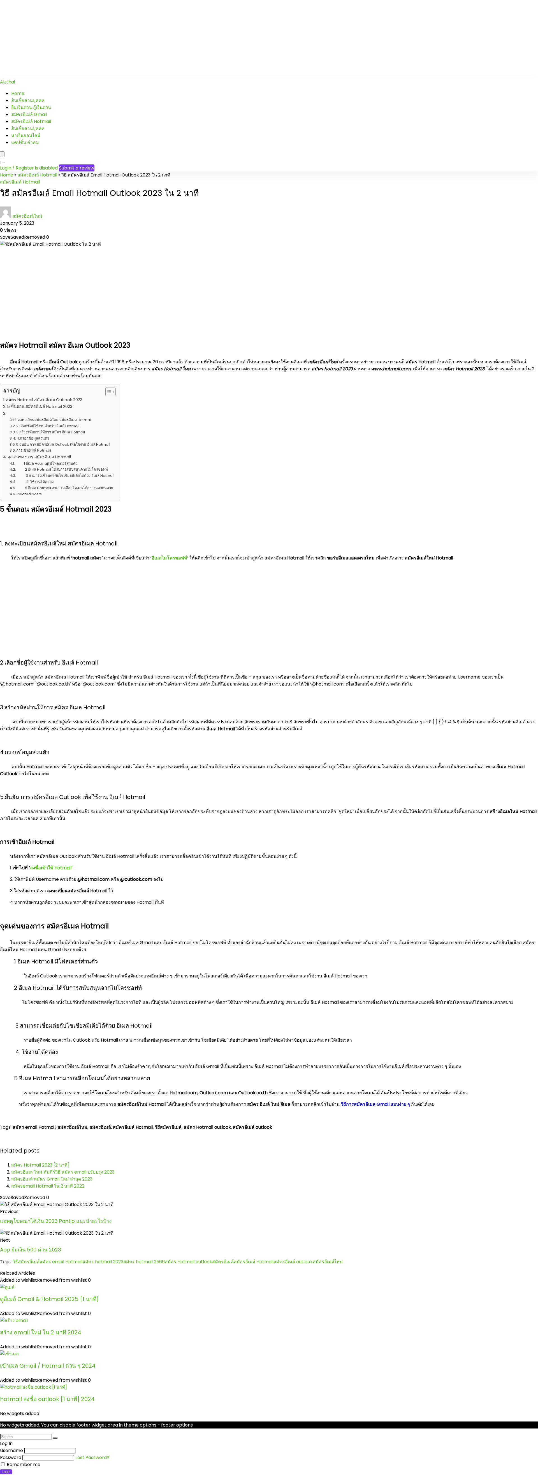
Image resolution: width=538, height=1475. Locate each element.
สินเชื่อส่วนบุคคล (28, 100)
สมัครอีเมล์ (223, 1261)
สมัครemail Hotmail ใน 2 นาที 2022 (47, 1186)
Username (11, 1450)
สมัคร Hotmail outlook (188, 1261)
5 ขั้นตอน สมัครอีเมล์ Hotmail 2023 (39, 406)
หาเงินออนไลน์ (25, 135)
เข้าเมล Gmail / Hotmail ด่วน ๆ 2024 (48, 1366)
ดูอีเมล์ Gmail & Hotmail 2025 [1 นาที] (49, 1299)
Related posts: (30, 494)
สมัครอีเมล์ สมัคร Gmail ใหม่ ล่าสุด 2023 (51, 1179)
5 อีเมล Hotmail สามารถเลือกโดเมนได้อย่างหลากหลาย (65, 488)
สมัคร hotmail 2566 (144, 1261)
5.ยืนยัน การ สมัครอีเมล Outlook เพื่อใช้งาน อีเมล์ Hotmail (63, 444)
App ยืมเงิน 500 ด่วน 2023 (30, 1249)
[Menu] (2, 154)
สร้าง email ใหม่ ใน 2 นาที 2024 (40, 1332)
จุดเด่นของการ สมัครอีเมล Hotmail (39, 457)
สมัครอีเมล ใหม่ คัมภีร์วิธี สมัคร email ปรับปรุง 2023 (63, 1172)
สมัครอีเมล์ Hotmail (31, 121)
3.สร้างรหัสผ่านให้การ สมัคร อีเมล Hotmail (50, 432)
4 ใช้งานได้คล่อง (35, 481)
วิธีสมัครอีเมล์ (26, 1261)
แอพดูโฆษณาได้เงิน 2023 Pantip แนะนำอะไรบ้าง (56, 1221)
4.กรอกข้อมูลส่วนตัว (33, 438)
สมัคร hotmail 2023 (102, 1261)
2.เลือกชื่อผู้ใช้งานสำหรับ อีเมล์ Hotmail (47, 426)
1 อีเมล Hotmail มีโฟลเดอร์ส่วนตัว (46, 463)
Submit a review (76, 168)
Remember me (23, 1464)
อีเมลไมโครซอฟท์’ (170, 558)
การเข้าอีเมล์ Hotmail (33, 450)
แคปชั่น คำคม (25, 142)
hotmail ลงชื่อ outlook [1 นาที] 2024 (47, 1399)
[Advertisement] (168, 39)
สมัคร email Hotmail (61, 1261)
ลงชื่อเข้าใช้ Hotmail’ (51, 868)
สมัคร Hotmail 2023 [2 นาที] (40, 1165)
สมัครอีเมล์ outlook (293, 1261)
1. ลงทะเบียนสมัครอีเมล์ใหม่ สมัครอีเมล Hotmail (53, 419)
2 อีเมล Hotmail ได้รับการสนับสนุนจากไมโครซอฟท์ (62, 469)
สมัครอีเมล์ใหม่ (27, 216)
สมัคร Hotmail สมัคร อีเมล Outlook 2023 (44, 400)
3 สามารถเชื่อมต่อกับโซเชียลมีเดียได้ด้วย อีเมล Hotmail (65, 475)
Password (10, 1457)
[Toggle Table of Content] (107, 391)
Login (6, 1472)
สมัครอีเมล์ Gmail (29, 114)
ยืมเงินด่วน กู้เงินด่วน (31, 107)
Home (17, 93)
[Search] (2, 162)
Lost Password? (92, 1457)
